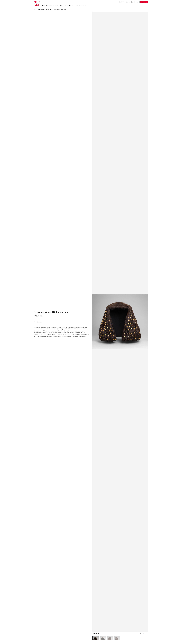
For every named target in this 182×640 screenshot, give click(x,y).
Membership (135, 2)
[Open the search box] (85, 5)
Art (61, 5)
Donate (128, 2)
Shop (80, 5)
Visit (43, 5)
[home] (34, 9)
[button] (120, 321)
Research (75, 5)
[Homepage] (37, 3)
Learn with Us (67, 5)
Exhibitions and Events (52, 5)
